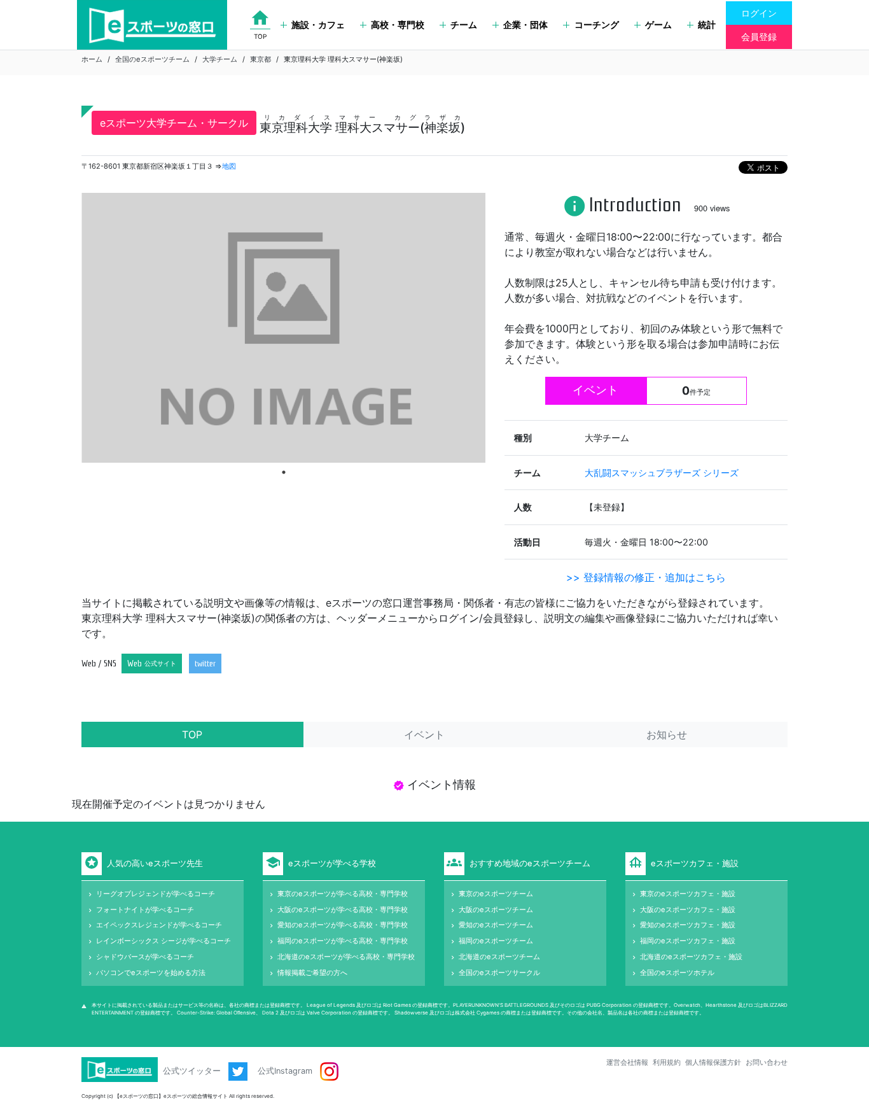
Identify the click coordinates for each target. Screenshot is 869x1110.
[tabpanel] (283, 327)
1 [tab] (283, 472)
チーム (463, 24)
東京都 (260, 59)
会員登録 (759, 36)
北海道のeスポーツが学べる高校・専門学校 (346, 956)
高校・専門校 (397, 24)
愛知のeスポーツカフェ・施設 (687, 924)
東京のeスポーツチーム (496, 893)
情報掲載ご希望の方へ (312, 972)
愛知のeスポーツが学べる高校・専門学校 (342, 924)
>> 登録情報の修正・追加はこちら (646, 577)
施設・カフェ (318, 24)
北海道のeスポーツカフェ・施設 (691, 956)
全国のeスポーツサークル (499, 972)
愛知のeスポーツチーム (496, 924)
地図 (229, 166)
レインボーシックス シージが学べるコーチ (163, 940)
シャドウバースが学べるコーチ (145, 956)
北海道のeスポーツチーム (499, 956)
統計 (707, 24)
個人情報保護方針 (713, 1062)
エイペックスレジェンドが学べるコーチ (159, 924)
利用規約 (667, 1062)
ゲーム (658, 24)
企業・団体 (525, 24)
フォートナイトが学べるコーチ (145, 909)
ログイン (759, 13)
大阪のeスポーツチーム (496, 909)
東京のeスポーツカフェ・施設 (687, 893)
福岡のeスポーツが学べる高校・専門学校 (342, 940)
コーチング (596, 24)
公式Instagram (286, 1071)
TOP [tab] (192, 734)
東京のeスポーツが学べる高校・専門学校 (342, 893)
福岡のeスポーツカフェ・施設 (687, 940)
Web (151, 663)
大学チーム (219, 59)
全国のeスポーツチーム (152, 59)
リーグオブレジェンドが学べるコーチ (155, 893)
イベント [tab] (424, 734)
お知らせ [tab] (666, 734)
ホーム (91, 59)
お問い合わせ (767, 1062)
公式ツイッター (193, 1071)
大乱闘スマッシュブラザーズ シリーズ (662, 472)
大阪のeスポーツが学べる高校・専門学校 (342, 909)
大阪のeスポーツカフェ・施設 (687, 909)
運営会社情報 (627, 1062)
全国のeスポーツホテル (677, 972)
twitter (205, 663)
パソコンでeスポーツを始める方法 (150, 972)
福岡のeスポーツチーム (496, 940)
